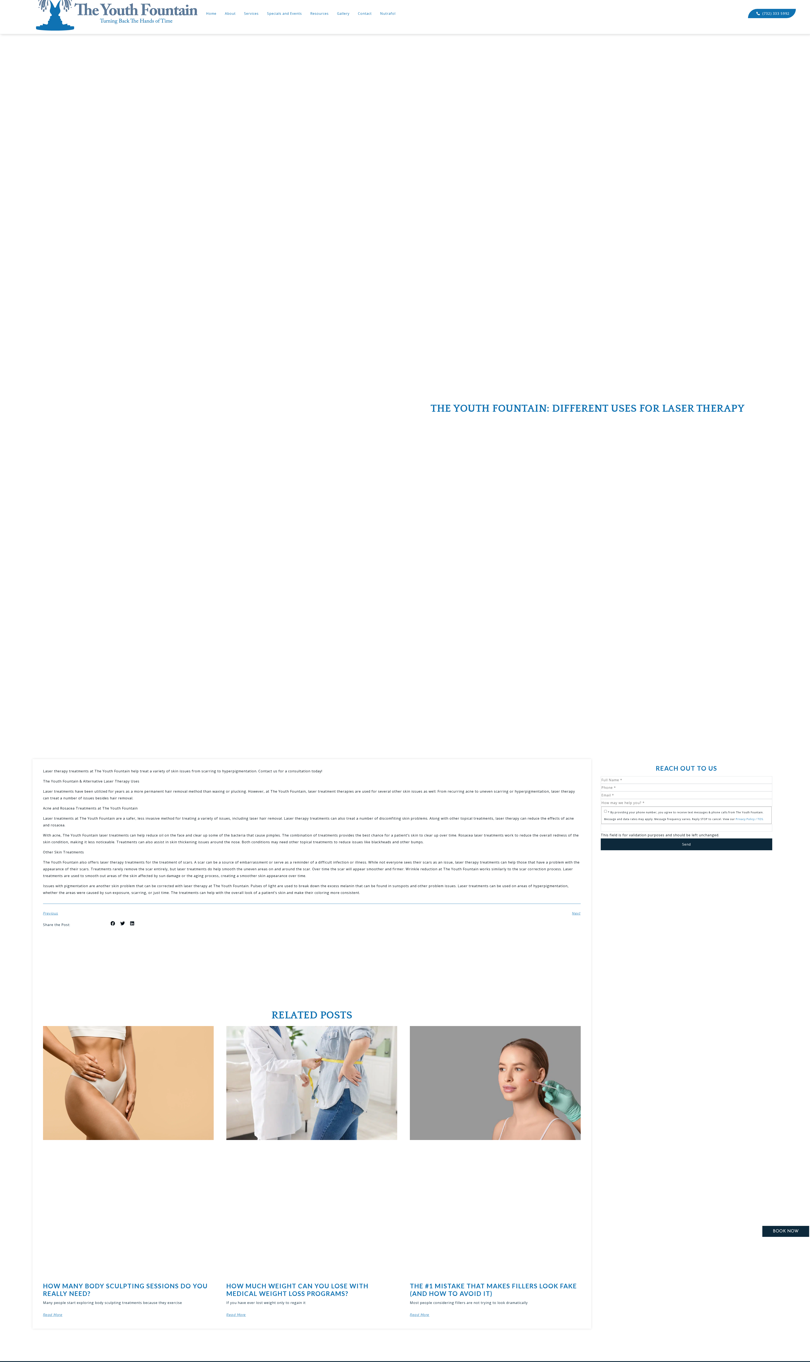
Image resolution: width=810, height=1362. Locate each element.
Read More (53, 1315)
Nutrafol (388, 13)
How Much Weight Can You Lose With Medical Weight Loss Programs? (297, 1289)
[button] (113, 923)
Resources (319, 13)
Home (211, 13)
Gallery (343, 13)
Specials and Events (284, 13)
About (230, 13)
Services (251, 13)
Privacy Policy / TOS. (750, 819)
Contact (365, 13)
